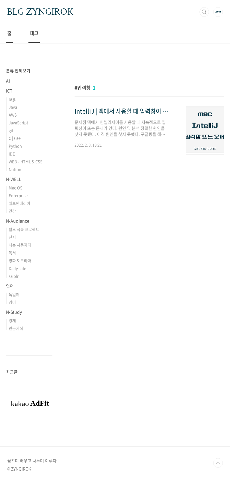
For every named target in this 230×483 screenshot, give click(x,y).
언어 (10, 286)
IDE (12, 154)
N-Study (14, 312)
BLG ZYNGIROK (40, 11)
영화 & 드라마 (20, 260)
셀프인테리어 (19, 203)
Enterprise (18, 195)
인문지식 (16, 328)
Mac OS (15, 187)
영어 (12, 302)
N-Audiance (17, 221)
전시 (12, 237)
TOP (218, 463)
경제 (12, 320)
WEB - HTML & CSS (26, 161)
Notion (15, 169)
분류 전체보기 (18, 70)
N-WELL (13, 179)
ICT (9, 91)
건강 (12, 211)
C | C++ (15, 138)
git (11, 130)
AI (8, 81)
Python (15, 146)
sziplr (14, 276)
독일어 (14, 294)
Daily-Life (17, 268)
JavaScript (18, 122)
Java (13, 107)
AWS (13, 115)
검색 (204, 11)
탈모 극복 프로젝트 (24, 229)
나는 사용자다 (20, 245)
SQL (12, 99)
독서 (12, 252)
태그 (34, 33)
